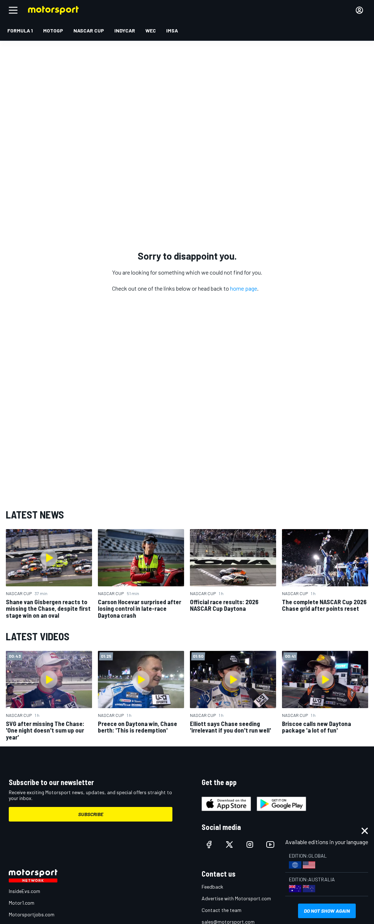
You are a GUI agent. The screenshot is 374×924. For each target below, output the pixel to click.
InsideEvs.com (24, 891)
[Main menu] (13, 10)
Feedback (212, 887)
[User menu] (359, 10)
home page (243, 288)
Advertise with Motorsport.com (236, 898)
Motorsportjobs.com (31, 914)
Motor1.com (21, 903)
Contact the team (221, 910)
